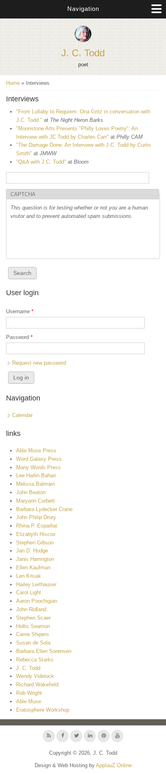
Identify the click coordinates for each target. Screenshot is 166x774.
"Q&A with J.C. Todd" (41, 162)
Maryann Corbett (35, 501)
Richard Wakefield (37, 685)
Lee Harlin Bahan (36, 475)
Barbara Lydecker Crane (44, 509)
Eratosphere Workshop (42, 710)
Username (19, 311)
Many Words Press (38, 467)
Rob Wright (29, 693)
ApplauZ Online (114, 765)
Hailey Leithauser (36, 584)
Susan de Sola (33, 643)
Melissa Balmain (35, 484)
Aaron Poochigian (36, 601)
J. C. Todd (83, 53)
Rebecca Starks (35, 660)
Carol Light (28, 592)
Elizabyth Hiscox (36, 534)
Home (13, 83)
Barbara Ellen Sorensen (43, 651)
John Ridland (31, 609)
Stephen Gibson (35, 543)
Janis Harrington (35, 559)
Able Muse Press (36, 451)
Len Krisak (28, 576)
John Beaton (31, 492)
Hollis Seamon (33, 626)
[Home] (83, 40)
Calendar (22, 415)
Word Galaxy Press (39, 459)
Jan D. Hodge (32, 551)
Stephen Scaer (33, 618)
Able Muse (28, 701)
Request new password (39, 363)
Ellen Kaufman (33, 568)
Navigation (83, 8)
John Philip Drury (36, 517)
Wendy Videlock (35, 676)
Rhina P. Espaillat (36, 526)
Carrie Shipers (32, 634)
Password (19, 337)
